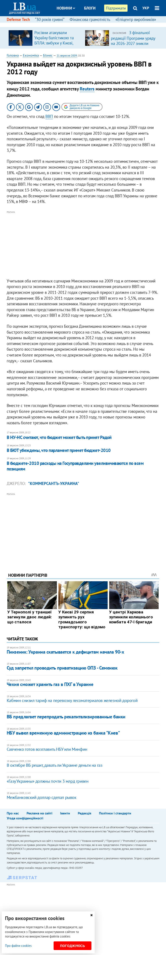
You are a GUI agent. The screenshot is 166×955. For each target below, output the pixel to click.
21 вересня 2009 (67, 55)
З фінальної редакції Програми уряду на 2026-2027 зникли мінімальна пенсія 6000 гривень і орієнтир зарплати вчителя (133, 46)
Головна (13, 55)
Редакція (84, 813)
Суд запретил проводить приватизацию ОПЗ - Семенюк (62, 668)
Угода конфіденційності (25, 818)
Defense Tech (18, 19)
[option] (45, 38)
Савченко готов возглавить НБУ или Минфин (47, 749)
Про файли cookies (18, 946)
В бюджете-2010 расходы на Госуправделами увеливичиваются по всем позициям (75, 466)
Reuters (87, 89)
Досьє (87, 24)
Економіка (31, 55)
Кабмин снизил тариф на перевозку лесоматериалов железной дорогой (72, 700)
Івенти (65, 813)
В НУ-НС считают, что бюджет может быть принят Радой (59, 437)
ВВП (49, 116)
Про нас (13, 813)
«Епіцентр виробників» (135, 19)
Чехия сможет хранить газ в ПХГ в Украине (50, 684)
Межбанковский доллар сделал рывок (42, 797)
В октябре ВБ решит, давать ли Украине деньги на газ (54, 765)
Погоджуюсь (72, 946)
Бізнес (48, 55)
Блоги (90, 8)
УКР (145, 8)
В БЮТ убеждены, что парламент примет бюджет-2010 (59, 450)
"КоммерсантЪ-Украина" (53, 483)
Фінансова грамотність (90, 19)
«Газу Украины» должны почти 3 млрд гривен (48, 781)
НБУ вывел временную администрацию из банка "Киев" (63, 733)
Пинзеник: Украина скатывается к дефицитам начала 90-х (65, 652)
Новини (64, 8)
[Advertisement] (83, 245)
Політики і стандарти (115, 813)
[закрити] (91, 915)
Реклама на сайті (39, 813)
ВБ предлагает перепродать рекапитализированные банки (66, 717)
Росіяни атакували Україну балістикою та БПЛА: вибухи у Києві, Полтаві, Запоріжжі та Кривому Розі (54, 43)
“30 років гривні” (49, 19)
